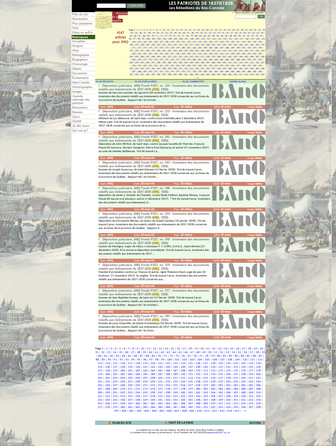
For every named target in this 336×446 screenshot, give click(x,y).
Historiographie (82, 87)
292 (260, 60)
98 (139, 39)
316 (257, 63)
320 (145, 65)
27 (238, 30)
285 (221, 60)
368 (139, 71)
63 (258, 33)
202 (169, 51)
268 (262, 57)
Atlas (75, 50)
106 (181, 39)
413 (251, 74)
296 (147, 63)
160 (208, 45)
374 (172, 71)
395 (153, 74)
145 (260, 42)
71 (157, 36)
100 (148, 39)
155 (180, 45)
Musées (77, 112)
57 (232, 33)
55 (223, 33)
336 (232, 65)
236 (221, 54)
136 (210, 42)
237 (227, 54)
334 (221, 65)
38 (149, 33)
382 (216, 71)
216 (246, 51)
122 (134, 42)
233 (205, 54)
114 (225, 39)
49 (197, 33)
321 (150, 65)
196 (136, 51)
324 (166, 65)
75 (174, 36)
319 (139, 65)
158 (197, 45)
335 (227, 65)
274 (161, 60)
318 (134, 65)
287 (232, 60)
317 (262, 63)
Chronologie (80, 64)
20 (207, 30)
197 (142, 51)
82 (205, 36)
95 (261, 36)
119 (252, 39)
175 (155, 48)
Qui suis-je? (80, 130)
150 (153, 45)
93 (252, 36)
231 (194, 54)
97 (134, 39)
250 (164, 57)
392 (136, 74)
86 (222, 36)
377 (188, 71)
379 (199, 71)
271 (145, 60)
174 (150, 48)
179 (177, 48)
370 (150, 71)
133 (194, 42)
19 (203, 30)
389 (254, 71)
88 (231, 36)
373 (166, 71)
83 (209, 36)
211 (219, 51)
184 (205, 48)
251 (169, 57)
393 (142, 74)
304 (191, 63)
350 (175, 68)
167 (246, 45)
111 (208, 39)
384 (227, 71)
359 (224, 68)
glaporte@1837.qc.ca (218, 432)
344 (142, 68)
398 (169, 74)
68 (144, 36)
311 (230, 63)
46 (184, 33)
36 (140, 33)
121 (263, 39)
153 (169, 45)
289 (243, 60)
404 (202, 74)
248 (153, 57)
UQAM (76, 121)
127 (161, 42)
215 (241, 51)
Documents (79, 73)
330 (199, 65)
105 (175, 39)
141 (238, 42)
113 (219, 39)
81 (200, 36)
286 (227, 60)
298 (158, 63)
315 (251, 63)
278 (183, 60)
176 (161, 48)
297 (153, 63)
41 (162, 33)
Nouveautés (80, 19)
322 (155, 65)
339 (249, 65)
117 (241, 39)
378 (194, 71)
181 (188, 48)
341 (260, 65)
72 (161, 36)
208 (202, 51)
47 (188, 33)
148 (142, 45)
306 (202, 63)
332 (210, 65)
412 (246, 74)
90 (239, 36)
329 (194, 65)
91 (244, 36)
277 (177, 60)
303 (186, 63)
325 (172, 65)
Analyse (77, 46)
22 (216, 30)
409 (230, 74)
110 (203, 39)
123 (139, 42)
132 (188, 42)
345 (147, 68)
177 (166, 48)
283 (210, 60)
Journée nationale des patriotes (81, 99)
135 (205, 42)
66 (135, 36)
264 (241, 57)
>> (197, 77)
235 (216, 54)
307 (208, 63)
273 (155, 60)
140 (232, 42)
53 (214, 33)
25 (229, 30)
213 (230, 51)
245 (136, 57)
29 (246, 30)
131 (183, 42)
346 (153, 68)
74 (170, 36)
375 (177, 71)
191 (243, 48)
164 (230, 45)
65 (131, 36)
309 (219, 63)
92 (248, 36)
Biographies (80, 59)
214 (235, 51)
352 (186, 68)
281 (199, 60)
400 (180, 74)
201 (164, 51)
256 (197, 57)
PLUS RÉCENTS (105, 81)
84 (213, 36)
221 (139, 54)
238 (232, 54)
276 (172, 60)
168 (251, 45)
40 (158, 33)
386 (238, 71)
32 (259, 30)
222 (145, 54)
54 (219, 33)
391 (131, 74)
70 (153, 36)
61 (249, 33)
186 (216, 48)
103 (164, 39)
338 (243, 65)
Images (77, 91)
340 (254, 65)
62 (253, 33)
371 (155, 71)
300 (169, 63)
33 (264, 30)
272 (150, 60)
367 (134, 71)
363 (246, 68)
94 (257, 36)
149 (147, 45)
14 (181, 30)
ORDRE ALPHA (237, 81)
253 (180, 57)
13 (177, 30)
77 (183, 36)
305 (197, 63)
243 (260, 54)
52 (210, 33)
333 (216, 65)
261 (224, 57)
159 (202, 45)
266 (251, 57)
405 (208, 74)
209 (208, 51)
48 (193, 33)
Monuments (80, 107)
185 (210, 48)
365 (257, 68)
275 (166, 60)
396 (158, 74)
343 (136, 68)
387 (243, 71)
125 (150, 42)
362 (241, 68)
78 (187, 36)
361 (235, 68)
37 (145, 33)
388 (249, 71)
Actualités (78, 41)
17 (194, 30)
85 (218, 36)
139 (227, 42)
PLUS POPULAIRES (146, 81)
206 (191, 51)
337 (238, 65)
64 (262, 33)
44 (175, 33)
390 (260, 71)
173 (145, 48)
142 (243, 42)
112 (214, 39)
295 (142, 63)
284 (216, 60)
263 (235, 57)
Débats (77, 68)
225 (161, 54)
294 (136, 63)
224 (155, 54)
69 (148, 36)
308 (213, 63)
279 (188, 60)
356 (208, 68)
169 (257, 45)
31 (255, 30)
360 (230, 68)
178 (172, 48)
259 (213, 57)
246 (142, 57)
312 (235, 63)
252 (175, 57)
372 (161, 71)
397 (164, 74)
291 (254, 60)
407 (219, 74)
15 (185, 30)
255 (191, 57)
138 (221, 42)
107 (186, 39)
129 (172, 42)
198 (147, 51)
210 (213, 51)
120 (257, 39)
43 (171, 33)
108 (192, 39)
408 (224, 74)
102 (159, 39)
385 (232, 71)
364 (251, 68)
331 (205, 65)
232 (199, 54)
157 (191, 45)
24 (225, 30)
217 (251, 51)
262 (230, 57)
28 (242, 30)
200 (158, 51)
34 (132, 33)
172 (139, 48)
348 (164, 68)
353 (191, 68)
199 (153, 51)
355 (202, 68)
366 (262, 68)
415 (262, 74)
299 (164, 63)
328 (188, 65)
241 (249, 54)
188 (227, 48)
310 (224, 63)
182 (194, 48)
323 (161, 65)
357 (213, 68)
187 (221, 48)
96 (130, 39)
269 (134, 60)
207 (197, 51)
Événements (80, 78)
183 (199, 48)
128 (166, 42)
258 (208, 57)
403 (197, 74)
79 (192, 36)
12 (172, 30)
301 (175, 63)
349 (169, 68)
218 (257, 51)
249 (158, 57)
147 (136, 45)
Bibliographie (80, 55)
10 (164, 30)
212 (224, 51)
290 (249, 60)
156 (186, 45)
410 (235, 74)
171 (134, 48)
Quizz (76, 116)
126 (155, 42)
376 (183, 71)
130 (177, 42)
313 (241, 63)
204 (180, 51)
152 (164, 45)
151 (158, 45)
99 (143, 39)
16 (190, 30)
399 (175, 74)
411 (241, 74)
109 (197, 39)
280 (194, 60)
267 (257, 57)
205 (186, 51)
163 (224, 45)
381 (210, 71)
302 (180, 63)
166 (241, 45)
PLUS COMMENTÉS (193, 81)
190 (238, 48)
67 (140, 36)
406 (213, 74)
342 (131, 68)
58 (236, 33)
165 (235, 45)
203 (175, 51)
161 (213, 45)
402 (191, 74)
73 (166, 36)
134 (199, 42)
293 (131, 63)
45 (180, 33)
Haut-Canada (80, 82)
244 (131, 57)
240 (243, 54)
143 (249, 42)
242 (254, 54)
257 (202, 57)
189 (232, 48)
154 (175, 45)
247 (147, 57)
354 (197, 68)
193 (254, 48)
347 (158, 68)
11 (168, 30)
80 (196, 36)
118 (246, 39)
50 (201, 33)
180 (183, 48)
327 (183, 65)
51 (206, 33)
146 (131, 45)
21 (212, 30)
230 (188, 54)
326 (177, 65)
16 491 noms (80, 126)
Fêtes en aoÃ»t (82, 32)
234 (210, 54)
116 (235, 39)
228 (177, 54)
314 (246, 63)
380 (205, 71)
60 (245, 33)
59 (240, 33)
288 (238, 60)
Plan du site (80, 14)
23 (220, 30)
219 (262, 51)
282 (205, 60)
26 (233, 30)
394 (147, 74)
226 (166, 54)
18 (198, 30)
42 (166, 33)
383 (221, 71)
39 (153, 33)
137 (216, 42)
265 (246, 57)
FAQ (75, 28)
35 (136, 33)
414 (257, 74)
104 (170, 39)
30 (251, 30)
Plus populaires (82, 23)
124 (145, 42)
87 (226, 36)
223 (150, 54)
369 (145, 71)
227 (172, 54)
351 (180, 68)
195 (131, 51)
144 (254, 42)
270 (139, 60)
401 (186, 74)
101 (153, 39)
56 (227, 33)
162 (219, 45)
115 (230, 39)
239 (238, 54)
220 (134, 54)
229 (183, 54)
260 (219, 57)
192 (249, 48)
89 (235, 36)
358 (219, 68)
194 (260, 48)
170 (262, 45)
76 (179, 36)
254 (186, 57)
